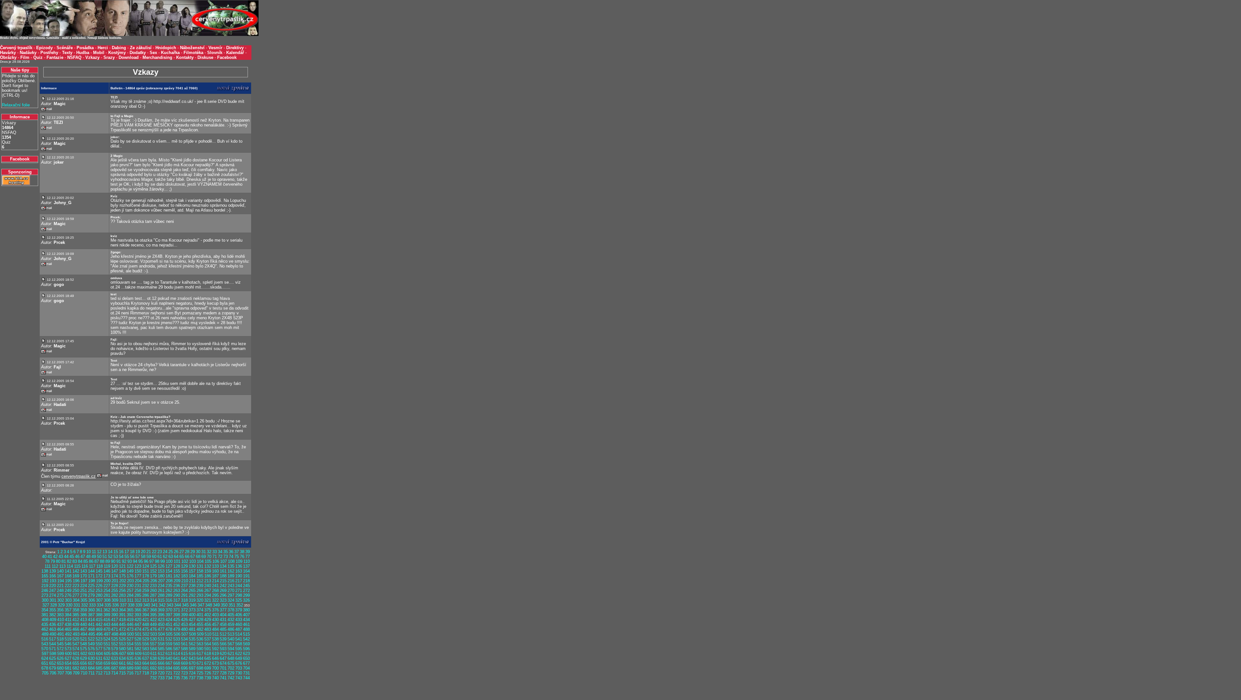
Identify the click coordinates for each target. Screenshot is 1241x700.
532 (168, 639)
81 (63, 561)
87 (96, 561)
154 (168, 571)
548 (83, 643)
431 (223, 619)
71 (214, 556)
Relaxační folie (16, 105)
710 (83, 673)
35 (225, 551)
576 (91, 648)
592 (215, 648)
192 (45, 580)
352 (239, 605)
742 (231, 677)
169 (75, 576)
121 (122, 566)
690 (137, 668)
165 (44, 576)
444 (114, 624)
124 (145, 566)
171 (91, 576)
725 (199, 673)
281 (106, 595)
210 (184, 580)
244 (238, 585)
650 (246, 658)
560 (176, 643)
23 (159, 551)
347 (200, 605)
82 (69, 561)
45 (71, 556)
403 (215, 614)
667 (168, 663)
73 (225, 556)
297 (231, 595)
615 (184, 653)
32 (209, 551)
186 (207, 576)
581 (130, 648)
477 (161, 629)
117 (92, 566)
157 (192, 571)
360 (91, 609)
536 (199, 639)
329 (61, 605)
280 (99, 595)
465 (68, 629)
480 (184, 629)
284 (130, 595)
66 (187, 556)
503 (153, 634)
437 (60, 624)
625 (52, 658)
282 (114, 595)
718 (145, 673)
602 (83, 653)
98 (157, 561)
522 (91, 639)
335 (107, 605)
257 (130, 590)
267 (207, 590)
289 (168, 595)
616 (192, 653)
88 (102, 561)
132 (207, 566)
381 (44, 614)
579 (114, 648)
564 (207, 643)
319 (192, 600)
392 (130, 614)
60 (154, 556)
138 (44, 571)
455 (199, 624)
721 (168, 673)
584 (153, 648)
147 (114, 571)
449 (153, 624)
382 (52, 614)
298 (238, 595)
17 (126, 551)
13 (104, 551)
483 (207, 629)
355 (52, 609)
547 (75, 643)
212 (199, 580)
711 (91, 673)
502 (146, 634)
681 (68, 668)
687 (114, 668)
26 (176, 551)
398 (176, 614)
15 (115, 551)
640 (168, 658)
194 (60, 580)
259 (145, 590)
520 (75, 639)
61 (159, 556)
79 (52, 561)
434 (246, 619)
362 (106, 609)
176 (130, 576)
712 (99, 673)
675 (231, 663)
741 (223, 677)
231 (137, 585)
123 (137, 566)
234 (161, 585)
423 (161, 619)
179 (153, 576)
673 (215, 663)
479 (176, 629)
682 (75, 668)
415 (99, 619)
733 (161, 677)
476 (153, 629)
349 (216, 605)
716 (130, 673)
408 (45, 619)
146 (106, 571)
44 (66, 556)
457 (215, 624)
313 (145, 600)
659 (106, 663)
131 (199, 566)
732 (153, 677)
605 (107, 653)
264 (184, 590)
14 (110, 551)
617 (199, 653)
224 (83, 585)
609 (138, 653)
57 (137, 556)
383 (60, 614)
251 (83, 590)
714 (114, 673)
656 (83, 663)
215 (223, 580)
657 (91, 663)
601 (76, 653)
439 (75, 624)
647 (223, 658)
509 (200, 634)
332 (84, 605)
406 (238, 614)
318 (184, 600)
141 (68, 571)
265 (192, 590)
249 (68, 590)
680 (60, 668)
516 (44, 639)
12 (99, 551)
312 (137, 600)
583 (145, 648)
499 (122, 634)
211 (192, 580)
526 (122, 639)
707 (60, 673)
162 (231, 571)
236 (176, 585)
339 (138, 605)
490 (52, 634)
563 (199, 643)
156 (184, 571)
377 (223, 609)
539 (223, 639)
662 (130, 663)
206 (153, 580)
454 (192, 624)
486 (231, 629)
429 (207, 619)
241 (215, 585)
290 (176, 595)
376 (215, 609)
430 (215, 619)
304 (76, 600)
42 (55, 556)
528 (137, 639)
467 (83, 629)
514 (238, 634)
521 (83, 639)
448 (145, 624)
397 (168, 614)
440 (83, 624)
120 (114, 566)
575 (83, 648)
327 (45, 605)
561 (184, 643)
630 (91, 658)
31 (203, 551)
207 (161, 580)
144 (91, 571)
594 (231, 648)
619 (215, 653)
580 (122, 648)
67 (192, 556)
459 (231, 624)
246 (44, 590)
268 (215, 590)
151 (145, 571)
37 (236, 551)
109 (239, 561)
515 (246, 634)
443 (106, 624)
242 (223, 585)
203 (130, 580)
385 (75, 614)
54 (121, 556)
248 (60, 590)
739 (207, 677)
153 (161, 571)
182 (176, 576)
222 (68, 585)
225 (91, 585)
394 (145, 614)
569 (246, 643)
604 (99, 653)
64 (176, 556)
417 (114, 619)
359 (83, 609)
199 (99, 580)
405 (231, 614)
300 (45, 600)
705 (45, 673)
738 (199, 677)
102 (184, 561)
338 (131, 605)
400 (192, 614)
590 (199, 648)
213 (207, 580)
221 (60, 585)
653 (60, 663)
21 (148, 551)
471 (114, 629)
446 (130, 624)
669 (184, 663)
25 (170, 551)
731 (246, 673)
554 (130, 643)
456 (207, 624)
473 (130, 629)
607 (122, 653)
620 (223, 653)
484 (215, 629)
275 (60, 595)
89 (107, 561)
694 (168, 668)
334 (100, 605)
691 (145, 668)
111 (48, 566)
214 (215, 580)
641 (176, 658)
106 (215, 561)
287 (153, 595)
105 (208, 561)
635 (130, 658)
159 (207, 571)
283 (122, 595)
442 (99, 624)
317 (176, 600)
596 (246, 648)
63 (170, 556)
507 (184, 634)
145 (99, 571)
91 (118, 561)
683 (83, 668)
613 (168, 653)
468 (91, 629)
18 (132, 551)
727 (215, 673)
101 (177, 561)
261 (161, 590)
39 (247, 551)
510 (208, 634)
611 (153, 653)
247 (52, 590)
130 (192, 566)
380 (246, 609)
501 (138, 634)
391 (122, 614)
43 (60, 556)
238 (192, 585)
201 (114, 580)
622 (238, 653)
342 (162, 605)
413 (83, 619)
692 (153, 668)
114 (70, 566)
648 (231, 658)
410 (60, 619)
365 (130, 609)
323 (223, 600)
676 (238, 663)
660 (114, 663)
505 (169, 634)
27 (181, 551)
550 (99, 643)
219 (44, 585)
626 (60, 658)
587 (176, 648)
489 (45, 634)
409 (52, 619)
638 (153, 658)
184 (192, 576)
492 (68, 634)
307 (99, 600)
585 (161, 648)
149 (130, 571)
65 (181, 556)
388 (99, 614)
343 (169, 605)
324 (231, 600)
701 (223, 668)
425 (176, 619)
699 (207, 668)
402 (207, 614)
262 (168, 590)
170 (83, 576)
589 (192, 648)
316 (168, 600)
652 (52, 663)
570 (44, 648)
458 (223, 624)
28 (187, 551)
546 (68, 643)
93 (129, 561)
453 (184, 624)
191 (246, 576)
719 (153, 673)
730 (238, 673)
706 (52, 673)
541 (238, 639)
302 (60, 600)
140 (60, 571)
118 (99, 566)
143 (83, 571)
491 (60, 634)
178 (145, 576)
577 (99, 648)
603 (91, 653)
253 (99, 590)
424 (168, 619)
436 (52, 624)
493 (76, 634)
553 (122, 643)
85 (85, 561)
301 (52, 600)
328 (53, 605)
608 (130, 653)
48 (88, 556)
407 (246, 614)
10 (88, 551)
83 (74, 561)
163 (238, 571)
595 (238, 648)
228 (114, 585)
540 (231, 639)
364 (122, 609)
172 (99, 576)
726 (207, 673)
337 (123, 605)
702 (231, 668)
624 (44, 658)
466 (75, 629)
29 (192, 551)
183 (184, 576)
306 (91, 600)
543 (44, 643)
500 (130, 634)
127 (168, 566)
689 (130, 668)
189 (231, 576)
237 (184, 585)
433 (238, 619)
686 (106, 668)
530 (153, 639)
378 (231, 609)
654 (68, 663)
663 (137, 663)
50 (99, 556)
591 (207, 648)
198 (91, 580)
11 (94, 551)
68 (198, 556)
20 (143, 551)
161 (223, 571)
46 (77, 556)
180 (161, 576)
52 (110, 556)
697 (192, 668)
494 (83, 634)
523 (99, 639)
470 (106, 629)
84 (80, 561)
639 (161, 658)
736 (184, 677)
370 (168, 609)
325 (238, 600)
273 (44, 595)
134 (223, 566)
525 (114, 639)
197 (83, 580)
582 (137, 648)
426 (184, 619)
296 (223, 595)
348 (208, 605)
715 (122, 673)
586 (168, 648)
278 (83, 595)
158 (199, 571)
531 (161, 639)
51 (104, 556)
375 (207, 609)
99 (162, 561)
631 (99, 658)
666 (161, 663)
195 (68, 580)
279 (91, 595)
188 (223, 576)
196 (76, 580)
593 (223, 648)
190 (238, 576)
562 (192, 643)
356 (60, 609)
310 (122, 600)
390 (114, 614)
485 (223, 629)
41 (50, 556)
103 (192, 561)
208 (169, 580)
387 (91, 614)
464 (60, 629)
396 (161, 614)
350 (224, 605)
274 (52, 595)
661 (122, 663)
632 (106, 658)
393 (137, 614)
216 (231, 580)
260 (153, 590)
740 (215, 677)
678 (44, 668)
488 (246, 629)
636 (137, 658)
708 (68, 673)
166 (52, 576)
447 (137, 624)
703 (238, 668)
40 (44, 556)
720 (161, 673)
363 (114, 609)
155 (176, 571)
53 (115, 556)
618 (207, 653)
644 (199, 658)
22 (154, 551)
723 (184, 673)
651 (44, 663)
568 (238, 643)
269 (223, 590)
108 (231, 561)
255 (114, 590)
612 (161, 653)
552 (114, 643)
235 (168, 585)
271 (238, 590)
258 (137, 590)
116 (84, 566)
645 (207, 658)
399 (184, 614)
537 (207, 639)
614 (176, 653)
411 (68, 619)
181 (168, 576)
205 (146, 580)
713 (106, 673)
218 (246, 580)
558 (161, 643)
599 (60, 653)
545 (60, 643)
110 (246, 561)
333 (92, 605)
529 (145, 639)
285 (137, 595)
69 (203, 556)
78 (47, 561)
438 (68, 624)
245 (246, 585)
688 (122, 668)
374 (199, 609)
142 (75, 571)
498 (114, 634)
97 (151, 561)
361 (99, 609)
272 (246, 590)
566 (223, 643)
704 (246, 668)
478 (168, 629)
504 (161, 634)
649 (238, 658)
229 (122, 585)
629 (83, 658)
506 (177, 634)
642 (184, 658)
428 (199, 619)
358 (75, 609)
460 (238, 624)
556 (145, 643)
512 (223, 634)
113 (62, 566)
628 (75, 658)
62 (165, 556)
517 (52, 639)
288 (161, 595)
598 (52, 653)
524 (106, 639)
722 (176, 673)
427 (192, 619)
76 (242, 556)
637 (145, 658)
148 (122, 571)
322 (215, 600)
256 (122, 590)
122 (130, 566)
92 (124, 561)
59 (148, 556)
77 (247, 556)
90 (113, 561)
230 (130, 585)
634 (122, 658)
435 (44, 624)
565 (215, 643)
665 (153, 663)
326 (246, 600)
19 (137, 551)
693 (161, 668)
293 (199, 595)
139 (52, 571)
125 (153, 566)
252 (91, 590)
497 (107, 634)
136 (238, 566)
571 (52, 648)
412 (75, 619)
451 (168, 624)
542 (246, 639)
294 (207, 595)
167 (60, 576)
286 (145, 595)
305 (83, 600)
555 (137, 643)
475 (145, 629)
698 (199, 668)
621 (231, 653)
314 (153, 600)
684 (91, 668)
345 (185, 605)
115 (77, 566)
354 (44, 609)
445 (122, 624)
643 (192, 658)
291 (184, 595)
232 (145, 585)
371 (176, 609)
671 (199, 663)
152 (153, 571)
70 (209, 556)
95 (140, 561)
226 (99, 585)
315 (161, 600)
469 (99, 629)
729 (231, 673)
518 (60, 639)
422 (153, 619)
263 (176, 590)
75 (236, 556)
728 (223, 673)
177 (137, 576)
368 (153, 609)
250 (75, 590)
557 (153, 643)
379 (238, 609)
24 (165, 551)
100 (169, 561)
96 (146, 561)
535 (192, 639)
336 (115, 605)
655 (75, 663)
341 (154, 605)
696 (184, 668)
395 (153, 614)
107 (223, 561)
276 (68, 595)
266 (199, 590)
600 (68, 653)
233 (153, 585)
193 (52, 580)
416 (106, 619)
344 (177, 605)
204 (138, 580)
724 (192, 673)
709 (76, 673)
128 (176, 566)
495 (91, 634)
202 (122, 580)
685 (99, 668)
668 (176, 663)
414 (91, 619)
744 (246, 677)
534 (184, 639)
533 (176, 639)
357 (68, 609)
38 (242, 551)
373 (192, 609)
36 (231, 551)
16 (121, 551)
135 (231, 566)
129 (184, 566)
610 (146, 653)
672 (207, 663)
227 (106, 585)
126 (161, 566)
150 (137, 571)
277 (75, 595)
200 (107, 580)
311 (130, 600)
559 (168, 643)
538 (215, 639)
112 (55, 566)
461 (246, 624)
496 (99, 634)
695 (176, 668)
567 (231, 643)
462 (44, 629)
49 (93, 556)
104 (200, 561)
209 (177, 580)
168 (68, 576)
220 (52, 585)
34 (220, 551)
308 (107, 600)
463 (52, 629)
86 (91, 561)
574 (75, 648)
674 (223, 663)
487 (238, 629)
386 (83, 614)
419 (130, 619)
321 (207, 600)
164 (246, 571)
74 (231, 556)
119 (107, 566)
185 (199, 576)
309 (114, 600)
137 (246, 566)
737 (192, 677)
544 (52, 643)
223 (75, 585)
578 (106, 648)
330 (69, 605)
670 (192, 663)
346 (193, 605)
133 (215, 566)
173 (106, 576)
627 (68, 658)
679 (52, 668)
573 (68, 648)
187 (215, 576)
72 (220, 556)
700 (215, 668)
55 (126, 556)
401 (199, 614)
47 (82, 556)
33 (214, 551)
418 (122, 619)
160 (215, 571)
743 (238, 677)
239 (199, 585)
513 (231, 634)
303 (68, 600)
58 (143, 556)
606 (114, 653)
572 (60, 648)
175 (122, 576)
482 (199, 629)
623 (246, 653)
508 (192, 634)
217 (238, 580)
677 (246, 663)
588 (184, 648)
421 (145, 619)
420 (137, 619)
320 (199, 600)
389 (106, 614)
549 (91, 643)
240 (207, 585)
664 (145, 663)
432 (231, 619)
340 (146, 605)
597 (45, 653)
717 (137, 673)
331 (76, 605)
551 (106, 643)
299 (246, 595)
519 (68, 639)
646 (215, 658)
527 (130, 639)
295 (215, 595)
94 (135, 561)
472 (122, 629)
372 (184, 609)
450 (161, 624)
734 (168, 677)
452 (176, 624)
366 (137, 609)
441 (91, 624)
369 (161, 609)
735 (176, 677)
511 (215, 634)
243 (231, 585)
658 (99, 663)
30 (198, 551)
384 (68, 614)
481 (192, 629)
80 (58, 561)
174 (114, 576)
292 (192, 595)
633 (114, 658)
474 (137, 629)
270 (231, 590)
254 (106, 590)
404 (223, 614)
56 (132, 556)
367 (145, 609)
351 (231, 605)
